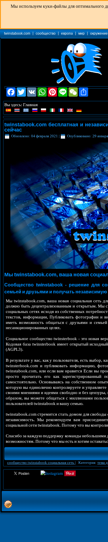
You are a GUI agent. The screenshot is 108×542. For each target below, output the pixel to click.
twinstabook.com (17, 33)
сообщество (46, 33)
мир (81, 33)
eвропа (67, 33)
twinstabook (38, 462)
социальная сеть (61, 462)
